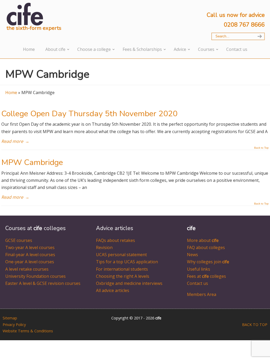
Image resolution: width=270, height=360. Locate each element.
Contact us (197, 283)
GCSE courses (18, 240)
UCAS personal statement (121, 254)
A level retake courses (27, 269)
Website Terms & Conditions (28, 330)
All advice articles (112, 290)
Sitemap (10, 317)
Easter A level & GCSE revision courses (42, 283)
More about (203, 240)
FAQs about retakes (115, 240)
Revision (104, 247)
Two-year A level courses (30, 247)
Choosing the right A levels (122, 276)
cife (25, 13)
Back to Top (261, 148)
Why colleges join (208, 262)
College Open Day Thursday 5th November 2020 (89, 113)
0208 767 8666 (244, 25)
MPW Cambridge (32, 162)
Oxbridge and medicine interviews (129, 283)
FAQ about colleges (206, 247)
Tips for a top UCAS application (127, 262)
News (192, 254)
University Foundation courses (35, 276)
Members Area (201, 294)
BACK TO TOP (254, 324)
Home (11, 92)
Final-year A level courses (30, 254)
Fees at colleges (206, 276)
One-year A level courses (29, 262)
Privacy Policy (14, 324)
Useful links (198, 269)
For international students (122, 269)
